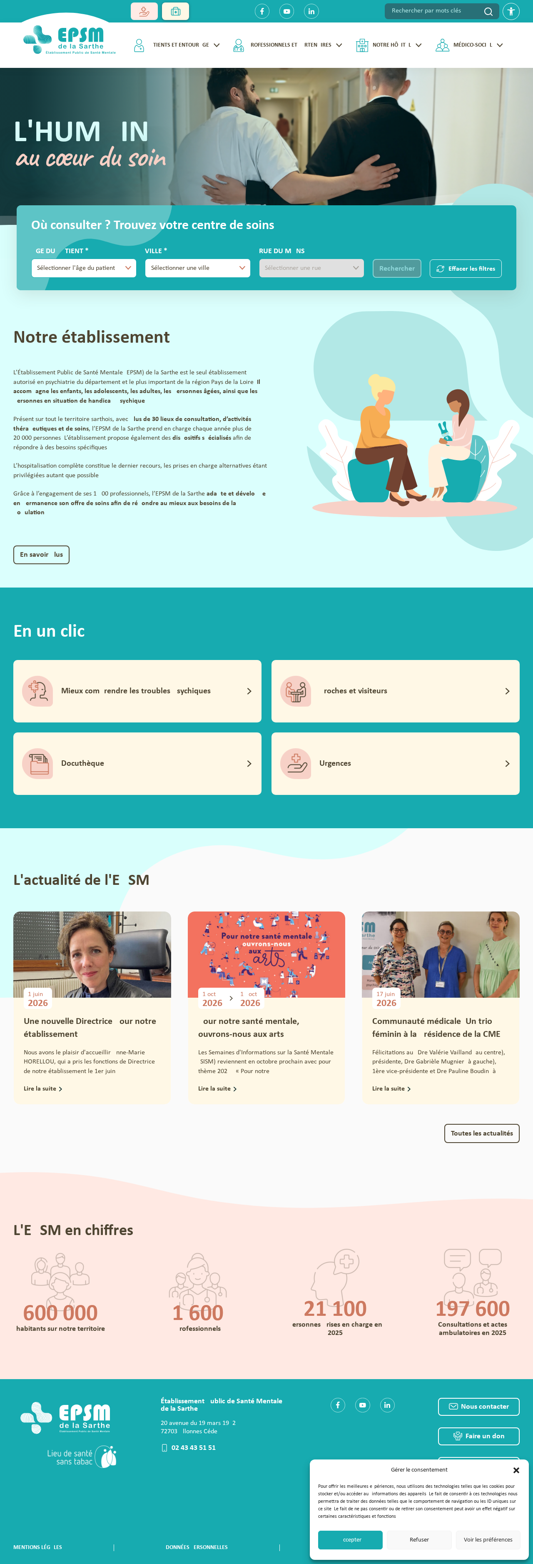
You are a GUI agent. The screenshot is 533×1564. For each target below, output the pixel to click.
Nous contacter (485, 1407)
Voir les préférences (488, 1540)
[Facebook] (262, 11)
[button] (516, 1470)
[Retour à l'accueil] (66, 37)
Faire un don (485, 1436)
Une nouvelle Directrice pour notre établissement (90, 1028)
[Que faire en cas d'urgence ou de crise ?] (144, 11)
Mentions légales (37, 1547)
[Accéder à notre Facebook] (338, 1405)
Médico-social (472, 45)
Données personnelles (197, 1547)
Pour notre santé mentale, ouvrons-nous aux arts (248, 1028)
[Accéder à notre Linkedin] (387, 1405)
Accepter (350, 1540)
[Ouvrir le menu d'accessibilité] (511, 11)
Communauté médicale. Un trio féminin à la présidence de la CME (436, 1028)
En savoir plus (41, 555)
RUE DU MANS (282, 251)
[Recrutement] (175, 11)
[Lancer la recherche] (488, 11)
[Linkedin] (311, 11)
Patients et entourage (178, 45)
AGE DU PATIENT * (73, 262)
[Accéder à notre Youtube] (362, 1405)
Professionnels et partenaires (289, 45)
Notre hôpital (392, 45)
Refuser (419, 1540)
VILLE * (185, 262)
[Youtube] (286, 11)
